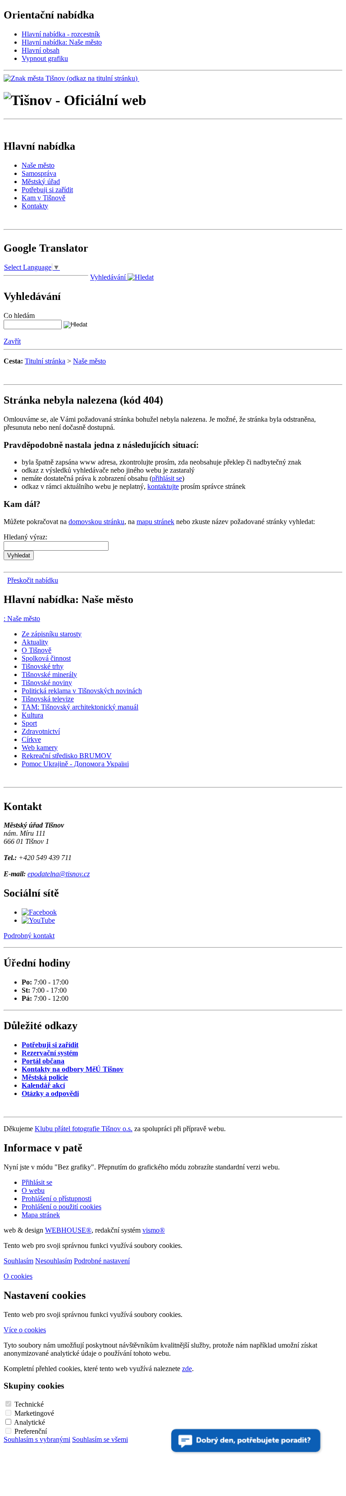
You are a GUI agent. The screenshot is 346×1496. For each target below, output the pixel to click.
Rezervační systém (50, 1053)
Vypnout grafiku (45, 58)
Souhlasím (18, 1261)
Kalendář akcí (43, 1085)
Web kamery (40, 747)
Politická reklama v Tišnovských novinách (82, 691)
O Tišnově (36, 650)
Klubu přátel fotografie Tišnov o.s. (83, 1128)
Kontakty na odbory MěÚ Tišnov (72, 1069)
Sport (29, 723)
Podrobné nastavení (102, 1261)
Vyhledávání (108, 277)
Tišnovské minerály (49, 674)
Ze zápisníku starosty (52, 634)
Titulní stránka (45, 361)
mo (153, 1230)
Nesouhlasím (53, 1261)
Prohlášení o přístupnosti (56, 1198)
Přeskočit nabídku (32, 580)
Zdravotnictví (41, 731)
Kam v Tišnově (43, 198)
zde (187, 1368)
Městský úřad (41, 181)
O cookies (18, 1276)
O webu (33, 1190)
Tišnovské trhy (43, 666)
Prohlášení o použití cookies (61, 1207)
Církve (31, 739)
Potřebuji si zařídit (47, 189)
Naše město (38, 165)
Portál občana (43, 1061)
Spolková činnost (46, 658)
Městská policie (45, 1077)
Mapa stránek (41, 1215)
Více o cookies (25, 1330)
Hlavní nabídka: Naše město (62, 42)
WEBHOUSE (68, 1230)
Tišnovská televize (48, 699)
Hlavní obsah (40, 50)
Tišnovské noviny (47, 682)
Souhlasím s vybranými (37, 1439)
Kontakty (35, 206)
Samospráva (39, 173)
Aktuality (35, 642)
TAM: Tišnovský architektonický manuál (80, 707)
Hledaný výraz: (25, 537)
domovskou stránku (96, 521)
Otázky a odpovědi (50, 1093)
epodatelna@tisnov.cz (58, 874)
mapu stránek (155, 521)
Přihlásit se (37, 1182)
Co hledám (19, 315)
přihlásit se (167, 478)
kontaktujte (163, 486)
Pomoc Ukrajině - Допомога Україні (75, 764)
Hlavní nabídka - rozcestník (61, 34)
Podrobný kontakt (29, 935)
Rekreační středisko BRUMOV (67, 756)
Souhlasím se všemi (100, 1439)
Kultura (32, 715)
